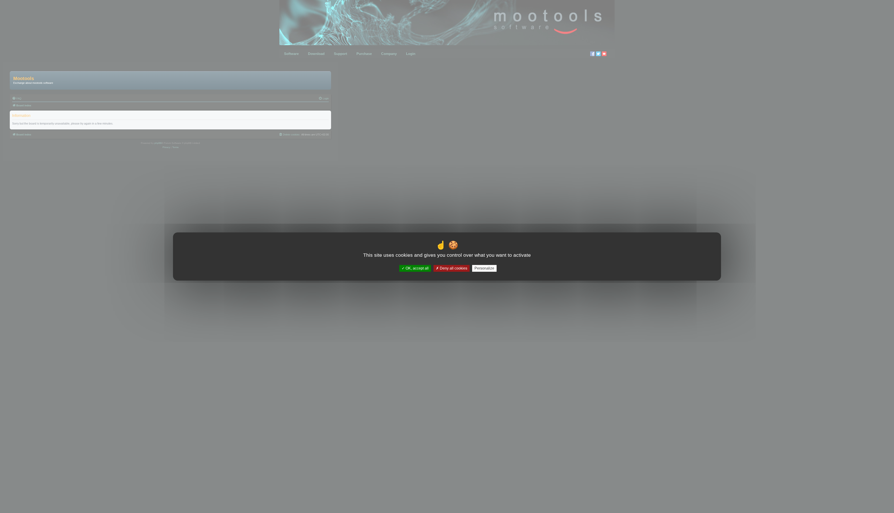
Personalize (484, 268)
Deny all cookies (453, 268)
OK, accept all (417, 268)
